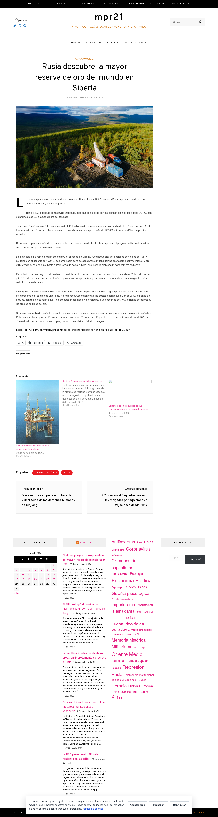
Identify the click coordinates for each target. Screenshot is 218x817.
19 (29, 579)
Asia (140, 542)
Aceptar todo (137, 804)
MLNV (136, 647)
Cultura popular (120, 574)
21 (41, 579)
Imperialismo (123, 604)
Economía (84, 59)
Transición (135, 4)
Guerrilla (115, 599)
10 (17, 574)
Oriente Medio (127, 653)
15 (48, 574)
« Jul (16, 593)
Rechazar (158, 804)
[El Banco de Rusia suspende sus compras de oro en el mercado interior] (130, 392)
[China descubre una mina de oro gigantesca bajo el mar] (37, 412)
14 (41, 574)
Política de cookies (92, 808)
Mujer (143, 647)
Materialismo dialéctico (141, 629)
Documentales (111, 4)
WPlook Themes (196, 812)
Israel (139, 611)
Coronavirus (138, 548)
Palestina (118, 660)
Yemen (149, 692)
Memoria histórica (129, 640)
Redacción (71, 97)
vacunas (138, 691)
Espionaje (117, 587)
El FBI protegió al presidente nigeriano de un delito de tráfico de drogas (84, 609)
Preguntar (195, 559)
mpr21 (109, 17)
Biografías (158, 4)
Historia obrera (126, 599)
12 (29, 574)
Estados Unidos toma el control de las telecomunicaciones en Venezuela (84, 707)
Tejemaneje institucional (139, 675)
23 (54, 579)
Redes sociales (136, 43)
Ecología (136, 573)
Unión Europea (140, 685)
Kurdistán (148, 611)
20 (35, 579)
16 (54, 574)
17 (17, 579)
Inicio (75, 43)
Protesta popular (137, 660)
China (149, 541)
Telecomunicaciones (124, 679)
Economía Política (46, 473)
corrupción (117, 554)
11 (23, 574)
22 (47, 579)
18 (23, 579)
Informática (145, 604)
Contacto (94, 43)
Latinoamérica (123, 617)
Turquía (141, 679)
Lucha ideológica (128, 624)
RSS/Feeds (86, 542)
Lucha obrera (121, 629)
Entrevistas (65, 4)
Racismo (116, 667)
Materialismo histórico (122, 634)
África (117, 697)
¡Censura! (86, 4)
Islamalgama (123, 611)
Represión (133, 666)
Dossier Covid (39, 4)
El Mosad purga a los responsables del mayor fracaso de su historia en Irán (84, 560)
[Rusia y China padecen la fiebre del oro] (85, 393)
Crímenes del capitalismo (124, 563)
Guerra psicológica (131, 593)
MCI (137, 634)
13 (35, 574)
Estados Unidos (135, 586)
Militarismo (122, 646)
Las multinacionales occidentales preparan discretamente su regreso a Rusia (84, 658)
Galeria (113, 43)
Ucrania (119, 685)
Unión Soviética (121, 692)
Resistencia (181, 4)
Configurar (179, 804)
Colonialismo (118, 549)
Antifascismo (123, 541)
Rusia (67, 473)
